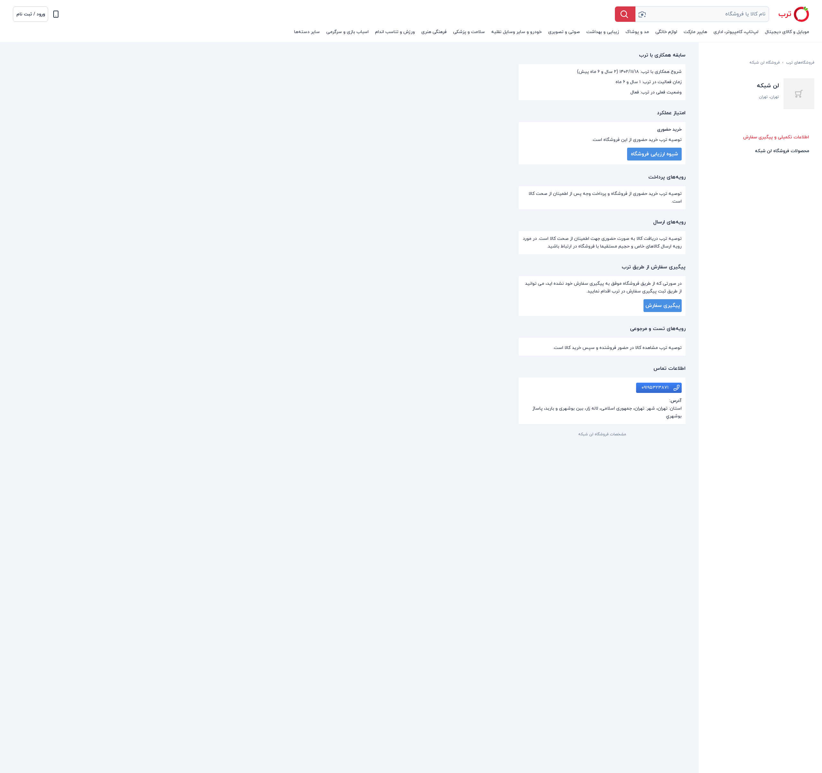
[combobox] (702, 14)
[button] (30, 14)
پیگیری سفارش (662, 305)
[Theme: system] (56, 14)
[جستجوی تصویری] (641, 14)
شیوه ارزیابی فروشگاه (654, 154)
